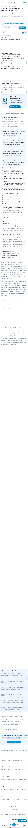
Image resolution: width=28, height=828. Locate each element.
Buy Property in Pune (21, 753)
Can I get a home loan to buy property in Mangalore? (12, 697)
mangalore (14, 6)
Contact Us (16, 802)
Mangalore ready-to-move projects (10, 253)
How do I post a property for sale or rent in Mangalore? (12, 704)
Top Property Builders (6, 802)
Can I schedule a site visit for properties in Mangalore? (12, 702)
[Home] (6, 824)
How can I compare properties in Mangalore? (10, 709)
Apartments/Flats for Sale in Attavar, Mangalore (12, 716)
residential (4, 19)
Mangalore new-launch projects (9, 255)
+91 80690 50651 (14, 809)
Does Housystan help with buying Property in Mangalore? (13, 687)
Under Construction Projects (21, 772)
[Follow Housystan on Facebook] (11, 822)
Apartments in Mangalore (8, 257)
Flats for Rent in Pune (21, 792)
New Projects (9, 31)
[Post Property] (14, 824)
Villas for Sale (4, 763)
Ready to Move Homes (19, 769)
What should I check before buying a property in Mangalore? (11, 695)
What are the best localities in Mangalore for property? (12, 675)
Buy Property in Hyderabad (7, 753)
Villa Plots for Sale (17, 760)
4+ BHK (10, 19)
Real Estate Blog (17, 799)
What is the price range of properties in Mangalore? (11, 689)
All (2, 31)
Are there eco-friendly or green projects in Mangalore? (12, 707)
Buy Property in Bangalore (7, 750)
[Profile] (21, 824)
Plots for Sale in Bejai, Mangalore (9, 729)
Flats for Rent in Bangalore (7, 789)
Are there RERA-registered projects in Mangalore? (11, 692)
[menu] (2, 2)
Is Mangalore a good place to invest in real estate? (11, 673)
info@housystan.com (14, 812)
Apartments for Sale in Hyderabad (9, 782)
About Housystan (5, 799)
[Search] (10, 824)
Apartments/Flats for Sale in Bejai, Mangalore (11, 721)
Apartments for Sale (5, 760)
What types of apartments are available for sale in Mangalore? (11, 678)
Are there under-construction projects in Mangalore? (12, 700)
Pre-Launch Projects (6, 772)
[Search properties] (14, 2)
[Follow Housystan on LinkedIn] (14, 822)
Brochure (15, 63)
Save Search (22, 27)
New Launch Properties (6, 769)
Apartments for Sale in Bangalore (9, 779)
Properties (7, 6)
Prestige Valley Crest (7, 82)
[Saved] (17, 824)
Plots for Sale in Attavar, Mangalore (9, 726)
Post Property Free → (14, 742)
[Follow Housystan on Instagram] (16, 822)
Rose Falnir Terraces (7, 53)
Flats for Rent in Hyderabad (7, 792)
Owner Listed (18, 31)
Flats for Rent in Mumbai (22, 789)
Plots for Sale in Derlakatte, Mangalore (10, 724)
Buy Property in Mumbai (21, 750)
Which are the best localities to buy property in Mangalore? (13, 684)
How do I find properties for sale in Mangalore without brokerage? (12, 682)
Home (2, 6)
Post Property (21, 2)
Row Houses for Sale (18, 763)
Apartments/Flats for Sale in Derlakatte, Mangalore (13, 719)
